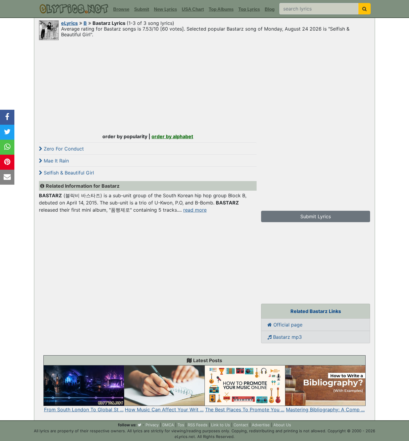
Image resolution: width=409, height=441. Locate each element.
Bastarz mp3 (287, 337)
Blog (270, 9)
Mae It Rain (55, 161)
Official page (287, 325)
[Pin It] (7, 162)
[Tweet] (7, 132)
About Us (282, 424)
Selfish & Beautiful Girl (68, 173)
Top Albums (221, 9)
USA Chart (193, 9)
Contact (241, 424)
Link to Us (220, 424)
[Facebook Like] (7, 117)
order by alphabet (172, 136)
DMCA (168, 424)
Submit (141, 9)
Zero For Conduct (63, 149)
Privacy (152, 424)
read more (195, 210)
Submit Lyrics (315, 216)
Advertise (261, 424)
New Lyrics (165, 9)
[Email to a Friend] (7, 177)
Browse (121, 9)
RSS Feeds (197, 424)
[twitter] (139, 424)
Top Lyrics (249, 9)
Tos (181, 424)
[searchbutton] (364, 8)
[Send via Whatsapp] (7, 147)
